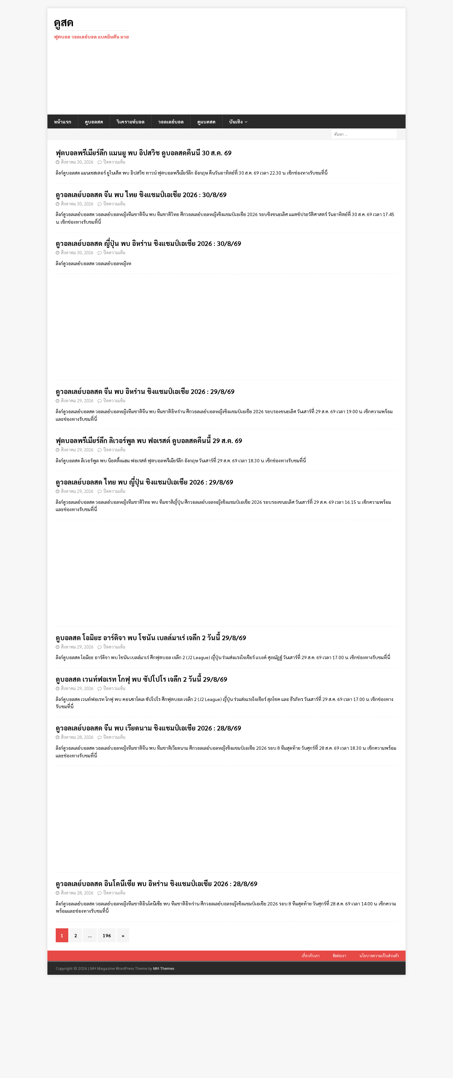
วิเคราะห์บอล (131, 121)
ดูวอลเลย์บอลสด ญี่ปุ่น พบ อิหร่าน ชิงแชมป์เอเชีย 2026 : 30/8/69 (148, 243)
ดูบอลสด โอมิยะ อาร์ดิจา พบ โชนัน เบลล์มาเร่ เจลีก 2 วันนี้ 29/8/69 (151, 637)
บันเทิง (236, 121)
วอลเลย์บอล (171, 121)
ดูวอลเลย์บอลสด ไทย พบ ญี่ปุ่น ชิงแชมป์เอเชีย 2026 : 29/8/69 (144, 482)
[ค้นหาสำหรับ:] (364, 133)
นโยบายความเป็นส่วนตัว (379, 955)
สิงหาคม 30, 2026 (77, 162)
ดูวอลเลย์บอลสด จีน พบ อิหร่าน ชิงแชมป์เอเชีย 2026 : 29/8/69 (145, 391)
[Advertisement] (284, 61)
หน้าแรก (62, 121)
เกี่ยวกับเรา (311, 955)
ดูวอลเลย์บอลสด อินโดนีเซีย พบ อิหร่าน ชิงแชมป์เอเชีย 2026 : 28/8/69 (156, 883)
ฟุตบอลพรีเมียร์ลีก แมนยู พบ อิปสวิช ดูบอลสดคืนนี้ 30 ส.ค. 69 (143, 152)
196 (107, 935)
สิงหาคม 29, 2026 (77, 400)
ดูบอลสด (94, 121)
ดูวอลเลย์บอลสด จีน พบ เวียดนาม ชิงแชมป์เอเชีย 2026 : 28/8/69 (148, 728)
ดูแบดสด (206, 121)
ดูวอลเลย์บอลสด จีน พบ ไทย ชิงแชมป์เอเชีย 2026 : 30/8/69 (141, 194)
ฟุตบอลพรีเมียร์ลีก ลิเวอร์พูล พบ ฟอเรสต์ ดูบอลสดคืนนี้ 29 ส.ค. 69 (149, 440)
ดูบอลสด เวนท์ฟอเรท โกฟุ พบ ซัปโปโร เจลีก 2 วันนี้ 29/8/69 (141, 679)
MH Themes (163, 968)
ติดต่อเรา (339, 955)
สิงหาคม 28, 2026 (77, 737)
